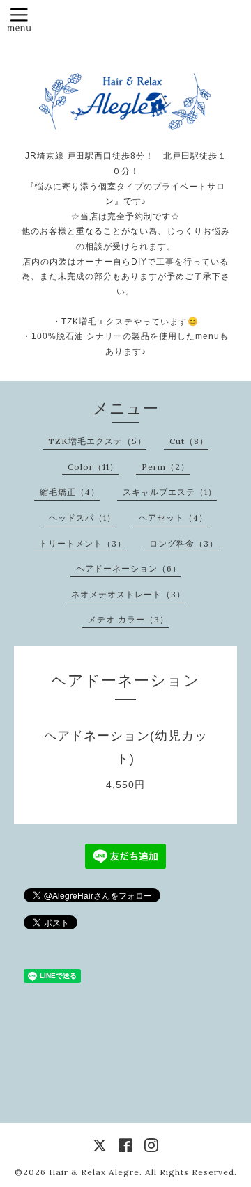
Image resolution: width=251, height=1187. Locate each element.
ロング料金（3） (183, 543)
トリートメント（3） (82, 543)
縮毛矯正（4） (70, 492)
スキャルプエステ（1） (170, 492)
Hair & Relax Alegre (94, 1172)
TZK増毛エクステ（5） (97, 441)
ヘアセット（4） (173, 517)
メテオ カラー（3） (128, 619)
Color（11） (93, 467)
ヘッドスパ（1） (82, 517)
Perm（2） (166, 467)
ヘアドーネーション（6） (128, 568)
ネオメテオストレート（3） (128, 594)
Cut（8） (188, 441)
